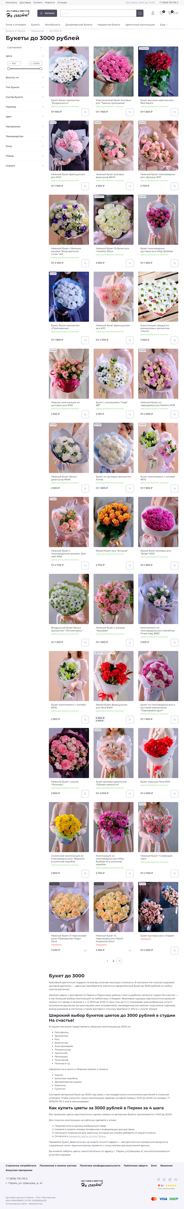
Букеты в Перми (15, 30)
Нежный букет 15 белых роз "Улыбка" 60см (112, 250)
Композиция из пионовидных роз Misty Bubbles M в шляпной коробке (110, 860)
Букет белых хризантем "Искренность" (65, 101)
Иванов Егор (35, 1203)
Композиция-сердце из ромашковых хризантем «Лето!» (154, 328)
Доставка (25, 2)
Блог (154, 1165)
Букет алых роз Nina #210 (155, 781)
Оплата (37, 2)
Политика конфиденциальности (100, 1165)
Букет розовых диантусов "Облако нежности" (111, 783)
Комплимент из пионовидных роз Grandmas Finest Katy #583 (157, 630)
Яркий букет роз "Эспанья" (112, 550)
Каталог (50, 13)
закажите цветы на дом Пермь (87, 1136)
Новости (50, 2)
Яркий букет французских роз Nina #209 (111, 706)
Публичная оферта (136, 1165)
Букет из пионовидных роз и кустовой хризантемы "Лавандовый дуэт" (157, 707)
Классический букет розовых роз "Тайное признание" (113, 101)
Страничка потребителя (21, 1165)
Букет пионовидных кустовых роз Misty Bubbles (156, 250)
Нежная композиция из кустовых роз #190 (65, 404)
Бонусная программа (19, 1170)
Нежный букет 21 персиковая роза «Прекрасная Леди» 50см (68, 938)
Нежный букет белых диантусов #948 (64, 478)
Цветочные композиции (140, 24)
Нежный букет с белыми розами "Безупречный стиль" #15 (66, 251)
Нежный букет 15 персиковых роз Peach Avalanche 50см (109, 938)
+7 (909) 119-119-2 (168, 2)
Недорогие (37, 30)
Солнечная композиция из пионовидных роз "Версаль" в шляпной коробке (68, 858)
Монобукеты (52, 24)
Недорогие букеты (109, 24)
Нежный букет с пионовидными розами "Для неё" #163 (68, 553)
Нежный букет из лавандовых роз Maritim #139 (157, 404)
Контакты (11, 2)
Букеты (35, 24)
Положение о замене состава (58, 1165)
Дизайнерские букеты (78, 24)
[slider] (9, 68)
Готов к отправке (16, 24)
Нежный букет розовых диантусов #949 (110, 176)
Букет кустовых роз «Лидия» (157, 935)
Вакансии (166, 1165)
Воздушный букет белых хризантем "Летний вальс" (67, 629)
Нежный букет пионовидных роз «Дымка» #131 (157, 176)
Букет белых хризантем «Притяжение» (65, 327)
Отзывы (62, 2)
